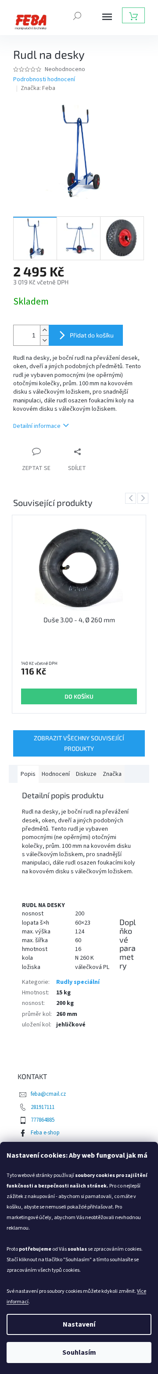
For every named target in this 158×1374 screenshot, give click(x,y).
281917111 (42, 1107)
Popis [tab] (28, 774)
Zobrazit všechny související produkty (79, 743)
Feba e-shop (45, 1133)
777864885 (42, 1120)
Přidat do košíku (92, 335)
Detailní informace (37, 426)
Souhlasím (79, 1352)
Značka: (38, 88)
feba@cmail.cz (48, 1094)
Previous (132, 498)
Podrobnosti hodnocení (44, 79)
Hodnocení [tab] (56, 774)
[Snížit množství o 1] (44, 340)
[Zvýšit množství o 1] (44, 330)
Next (144, 498)
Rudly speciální (78, 982)
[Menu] (107, 16)
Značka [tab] (112, 774)
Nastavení (79, 1324)
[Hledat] (77, 15)
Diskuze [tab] (86, 774)
